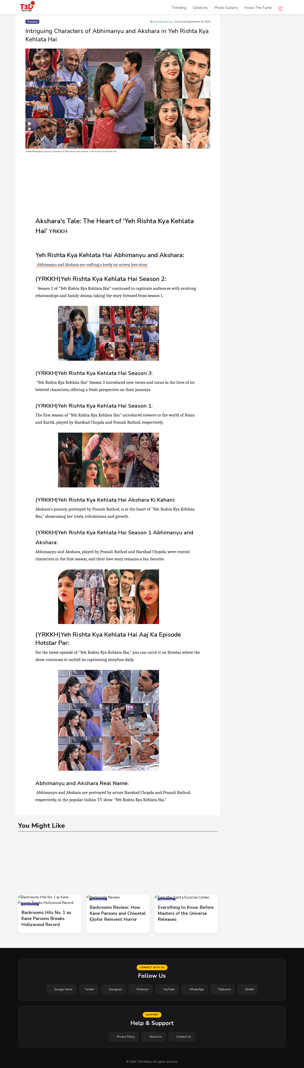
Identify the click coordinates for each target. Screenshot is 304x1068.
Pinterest (142, 989)
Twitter (89, 989)
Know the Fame (258, 7)
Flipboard (224, 989)
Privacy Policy (126, 1037)
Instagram (115, 989)
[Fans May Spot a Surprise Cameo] (181, 897)
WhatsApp (196, 989)
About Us (155, 1037)
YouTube (169, 989)
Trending (179, 7)
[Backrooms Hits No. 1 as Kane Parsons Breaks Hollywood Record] (49, 899)
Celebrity (200, 7)
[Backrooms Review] (103, 897)
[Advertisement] (117, 185)
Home (28, 151)
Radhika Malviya (163, 21)
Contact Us (183, 1037)
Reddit (249, 989)
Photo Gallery (226, 7)
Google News (63, 989)
